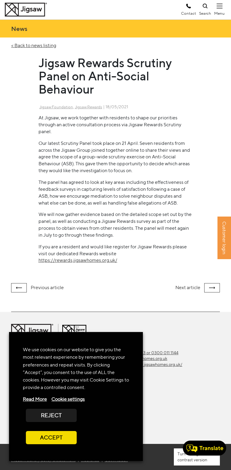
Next (187, 287)
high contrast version (192, 456)
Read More (35, 399)
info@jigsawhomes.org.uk (143, 358)
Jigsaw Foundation (56, 107)
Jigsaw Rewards (88, 107)
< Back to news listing (33, 45)
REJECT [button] (51, 415)
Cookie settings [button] (68, 399)
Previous (47, 287)
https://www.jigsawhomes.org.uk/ (151, 364)
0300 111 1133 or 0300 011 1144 (149, 352)
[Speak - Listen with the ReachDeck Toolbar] (204, 448)
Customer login (224, 238)
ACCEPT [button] (51, 437)
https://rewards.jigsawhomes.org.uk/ (77, 260)
